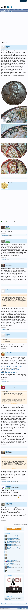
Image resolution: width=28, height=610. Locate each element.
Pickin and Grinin (9, 352)
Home (3, 9)
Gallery (18, 9)
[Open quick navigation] (26, 603)
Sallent (8, 548)
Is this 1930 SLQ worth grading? (12, 535)
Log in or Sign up (5, 221)
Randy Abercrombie (5, 235)
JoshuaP (8, 536)
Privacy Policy (25, 608)
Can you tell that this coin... (11, 544)
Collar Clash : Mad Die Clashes (9, 372)
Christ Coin (9, 566)
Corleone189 (9, 551)
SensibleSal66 (4, 259)
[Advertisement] (14, 27)
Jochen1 (8, 570)
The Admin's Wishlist (7, 599)
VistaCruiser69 (9, 503)
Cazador (7, 226)
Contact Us (23, 606)
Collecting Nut (8, 264)
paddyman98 (4, 446)
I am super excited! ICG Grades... (13, 557)
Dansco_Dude (9, 545)
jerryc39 (8, 564)
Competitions (13, 9)
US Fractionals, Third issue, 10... (12, 547)
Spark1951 (8, 386)
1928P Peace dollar (10, 563)
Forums (7, 9)
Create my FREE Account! (14, 528)
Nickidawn (8, 46)
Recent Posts (10, 11)
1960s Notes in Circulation (11, 550)
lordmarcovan (9, 542)
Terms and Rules (19, 608)
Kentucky (14, 446)
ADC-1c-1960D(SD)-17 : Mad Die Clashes (11, 366)
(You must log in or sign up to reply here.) (20, 524)
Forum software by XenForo (5, 608)
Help (26, 606)
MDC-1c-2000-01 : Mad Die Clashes (10, 369)
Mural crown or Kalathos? (11, 569)
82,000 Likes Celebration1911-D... (13, 538)
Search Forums (3, 11)
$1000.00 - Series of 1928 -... (12, 560)
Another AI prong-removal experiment (13, 541)
